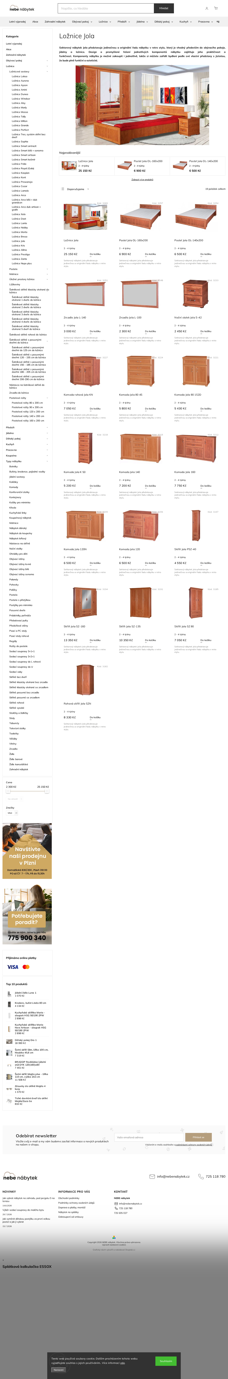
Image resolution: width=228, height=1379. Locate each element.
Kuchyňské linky (18, 512)
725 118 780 (215, 1176)
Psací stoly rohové (19, 635)
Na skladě (15, 799)
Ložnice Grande (20, 125)
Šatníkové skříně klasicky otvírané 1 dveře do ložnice (26, 298)
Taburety (14, 723)
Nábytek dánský (18, 528)
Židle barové (16, 759)
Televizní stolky (17, 728)
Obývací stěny (17, 558)
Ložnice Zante (19, 258)
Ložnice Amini (19, 89)
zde (122, 1362)
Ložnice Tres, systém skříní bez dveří (28, 136)
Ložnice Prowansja (22, 181)
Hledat (163, 8)
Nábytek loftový (17, 538)
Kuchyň (10, 444)
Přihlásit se (198, 1137)
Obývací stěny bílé (19, 569)
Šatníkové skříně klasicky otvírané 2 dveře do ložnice (26, 306)
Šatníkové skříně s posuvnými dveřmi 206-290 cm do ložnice (28, 378)
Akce (8, 49)
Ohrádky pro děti (18, 553)
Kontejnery (15, 497)
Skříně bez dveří (18, 676)
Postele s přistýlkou (19, 599)
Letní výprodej (14, 43)
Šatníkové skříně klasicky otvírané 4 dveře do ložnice (26, 320)
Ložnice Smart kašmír (23, 159)
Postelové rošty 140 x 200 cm (28, 416)
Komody (13, 487)
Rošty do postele (18, 646)
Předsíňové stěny (18, 625)
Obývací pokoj (14, 60)
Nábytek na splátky (68, 1212)
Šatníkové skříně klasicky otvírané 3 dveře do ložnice (26, 313)
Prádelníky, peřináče (20, 615)
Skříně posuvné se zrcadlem (24, 697)
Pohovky (14, 584)
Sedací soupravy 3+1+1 (22, 651)
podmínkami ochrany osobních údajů (193, 1144)
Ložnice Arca (19, 195)
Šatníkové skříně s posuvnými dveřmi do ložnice (25, 341)
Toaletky (14, 733)
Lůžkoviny (14, 284)
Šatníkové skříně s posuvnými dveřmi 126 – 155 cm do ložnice (29, 356)
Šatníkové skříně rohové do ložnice (28, 334)
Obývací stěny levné (20, 564)
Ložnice (10, 66)
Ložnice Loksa (19, 76)
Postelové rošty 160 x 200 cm (28, 420)
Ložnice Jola (18, 241)
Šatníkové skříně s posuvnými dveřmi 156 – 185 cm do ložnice (29, 363)
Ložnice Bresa (19, 236)
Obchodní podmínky (68, 1198)
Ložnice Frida (19, 163)
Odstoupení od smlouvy (70, 1216)
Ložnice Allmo (19, 249)
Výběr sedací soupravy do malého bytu (23, 1209)
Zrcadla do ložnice (19, 392)
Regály (13, 641)
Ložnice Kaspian (21, 172)
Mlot (12, 813)
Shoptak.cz (130, 1249)
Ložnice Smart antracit (24, 146)
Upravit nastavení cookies (114, 1244)
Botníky (13, 466)
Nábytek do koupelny (20, 533)
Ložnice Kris (18, 245)
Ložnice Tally (19, 116)
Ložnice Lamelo (20, 190)
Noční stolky (15, 548)
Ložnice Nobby (20, 227)
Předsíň (10, 427)
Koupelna (11, 455)
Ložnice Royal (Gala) (23, 168)
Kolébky (13, 481)
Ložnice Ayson (20, 85)
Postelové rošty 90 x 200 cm (27, 407)
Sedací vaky (15, 671)
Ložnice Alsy (18, 103)
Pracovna (11, 449)
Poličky (13, 589)
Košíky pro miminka (19, 502)
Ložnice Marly (19, 107)
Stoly (12, 718)
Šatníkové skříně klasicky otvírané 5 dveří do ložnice (26, 328)
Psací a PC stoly (18, 630)
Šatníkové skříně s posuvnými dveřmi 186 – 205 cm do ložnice (29, 371)
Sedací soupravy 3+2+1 (22, 656)
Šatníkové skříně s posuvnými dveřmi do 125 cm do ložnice (28, 349)
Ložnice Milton (19, 121)
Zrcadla (13, 748)
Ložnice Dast (19, 218)
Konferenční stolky (19, 492)
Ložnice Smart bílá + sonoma (27, 150)
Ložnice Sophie (20, 141)
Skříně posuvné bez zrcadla (24, 692)
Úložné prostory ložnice (22, 279)
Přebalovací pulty (18, 620)
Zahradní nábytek (16, 54)
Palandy (13, 579)
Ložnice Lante (19, 223)
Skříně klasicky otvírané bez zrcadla (28, 682)
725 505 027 (120, 1212)
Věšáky (13, 738)
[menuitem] (17, 22)
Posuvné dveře (17, 610)
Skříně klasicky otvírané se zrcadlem (28, 687)
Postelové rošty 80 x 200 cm (27, 402)
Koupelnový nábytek (20, 517)
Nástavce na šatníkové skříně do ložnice (26, 386)
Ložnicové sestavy (19, 71)
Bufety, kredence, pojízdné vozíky (27, 471)
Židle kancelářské (18, 764)
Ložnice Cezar (19, 186)
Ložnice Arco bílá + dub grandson (24, 201)
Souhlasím (166, 1361)
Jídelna (10, 433)
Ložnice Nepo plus (22, 263)
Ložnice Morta (19, 232)
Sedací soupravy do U (21, 666)
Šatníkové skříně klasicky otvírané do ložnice (29, 291)
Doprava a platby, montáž (71, 1207)
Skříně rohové (16, 702)
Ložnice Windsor (21, 98)
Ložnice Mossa (20, 112)
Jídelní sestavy (17, 476)
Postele (13, 269)
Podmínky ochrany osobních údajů (76, 1202)
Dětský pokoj (13, 438)
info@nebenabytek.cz (173, 1176)
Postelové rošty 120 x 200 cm (28, 411)
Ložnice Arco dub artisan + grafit (26, 208)
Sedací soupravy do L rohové (25, 661)
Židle (12, 754)
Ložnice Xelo (19, 214)
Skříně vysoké (16, 707)
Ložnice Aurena (20, 80)
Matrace (13, 274)
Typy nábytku (13, 461)
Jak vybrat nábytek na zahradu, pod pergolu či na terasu (29, 1200)
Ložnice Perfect (20, 129)
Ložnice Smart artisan (24, 155)
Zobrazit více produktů (142, 179)
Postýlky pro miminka (20, 605)
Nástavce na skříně (19, 543)
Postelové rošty (17, 397)
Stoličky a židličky (18, 713)
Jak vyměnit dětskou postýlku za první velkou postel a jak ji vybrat (26, 1220)
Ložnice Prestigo (21, 254)
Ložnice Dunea (20, 94)
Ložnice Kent (19, 177)
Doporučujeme (75, 189)
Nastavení (59, 1370)
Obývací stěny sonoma (21, 574)
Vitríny (12, 743)
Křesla (12, 507)
